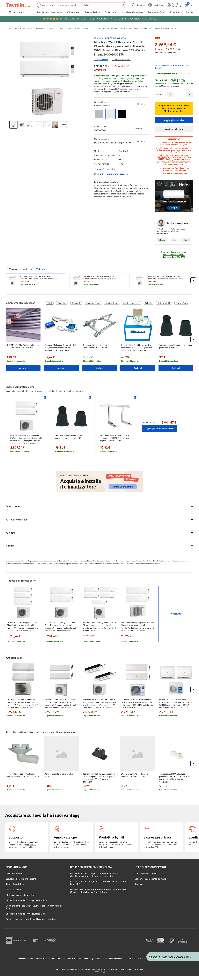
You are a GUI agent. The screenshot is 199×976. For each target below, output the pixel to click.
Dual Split (53, 28)
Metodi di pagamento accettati (20, 895)
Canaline (62, 303)
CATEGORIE (18, 12)
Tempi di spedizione (15, 884)
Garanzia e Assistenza (121, 59)
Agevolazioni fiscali (156, 12)
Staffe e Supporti (183, 303)
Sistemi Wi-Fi (164, 303)
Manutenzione (92, 303)
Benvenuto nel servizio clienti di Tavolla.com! (36, 958)
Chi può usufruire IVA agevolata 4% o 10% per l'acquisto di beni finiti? (98, 882)
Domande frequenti (15, 873)
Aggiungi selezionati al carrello (160, 428)
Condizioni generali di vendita (95, 958)
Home (8, 28)
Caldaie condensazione (132, 12)
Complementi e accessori (117, 174)
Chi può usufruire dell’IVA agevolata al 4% (26, 913)
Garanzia (130, 958)
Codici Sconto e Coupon (146, 873)
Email (186, 240)
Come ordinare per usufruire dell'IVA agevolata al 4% (31, 919)
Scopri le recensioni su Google (108, 18)
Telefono (162, 240)
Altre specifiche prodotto (104, 169)
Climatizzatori (73, 12)
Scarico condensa (131, 303)
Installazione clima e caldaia (49, 12)
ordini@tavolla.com (178, 170)
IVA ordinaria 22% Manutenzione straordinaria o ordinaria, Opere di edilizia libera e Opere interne (98, 890)
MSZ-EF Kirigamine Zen (115, 38)
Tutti (49, 303)
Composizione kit (101, 59)
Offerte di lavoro (74, 958)
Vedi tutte (40, 269)
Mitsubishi (98, 38)
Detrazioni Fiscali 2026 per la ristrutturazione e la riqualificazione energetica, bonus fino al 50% (94, 874)
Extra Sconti (175, 12)
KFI (104, 972)
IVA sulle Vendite (14, 889)
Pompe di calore (92, 12)
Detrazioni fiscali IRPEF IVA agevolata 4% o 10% (174, 255)
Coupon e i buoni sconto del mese (150, 878)
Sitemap (138, 884)
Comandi (76, 303)
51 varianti (98, 174)
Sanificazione (111, 303)
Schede (148, 303)
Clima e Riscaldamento (23, 28)
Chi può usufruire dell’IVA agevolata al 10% (26, 900)
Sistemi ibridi (111, 12)
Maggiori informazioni (126, 84)
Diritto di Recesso (116, 958)
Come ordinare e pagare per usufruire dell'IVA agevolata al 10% (34, 907)
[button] (193, 280)
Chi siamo (61, 958)
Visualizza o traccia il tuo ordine (21, 878)
